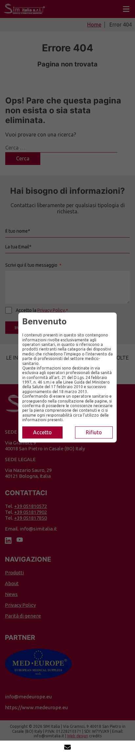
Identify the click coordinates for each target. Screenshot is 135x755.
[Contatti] (67, 748)
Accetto (42, 432)
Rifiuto (94, 432)
